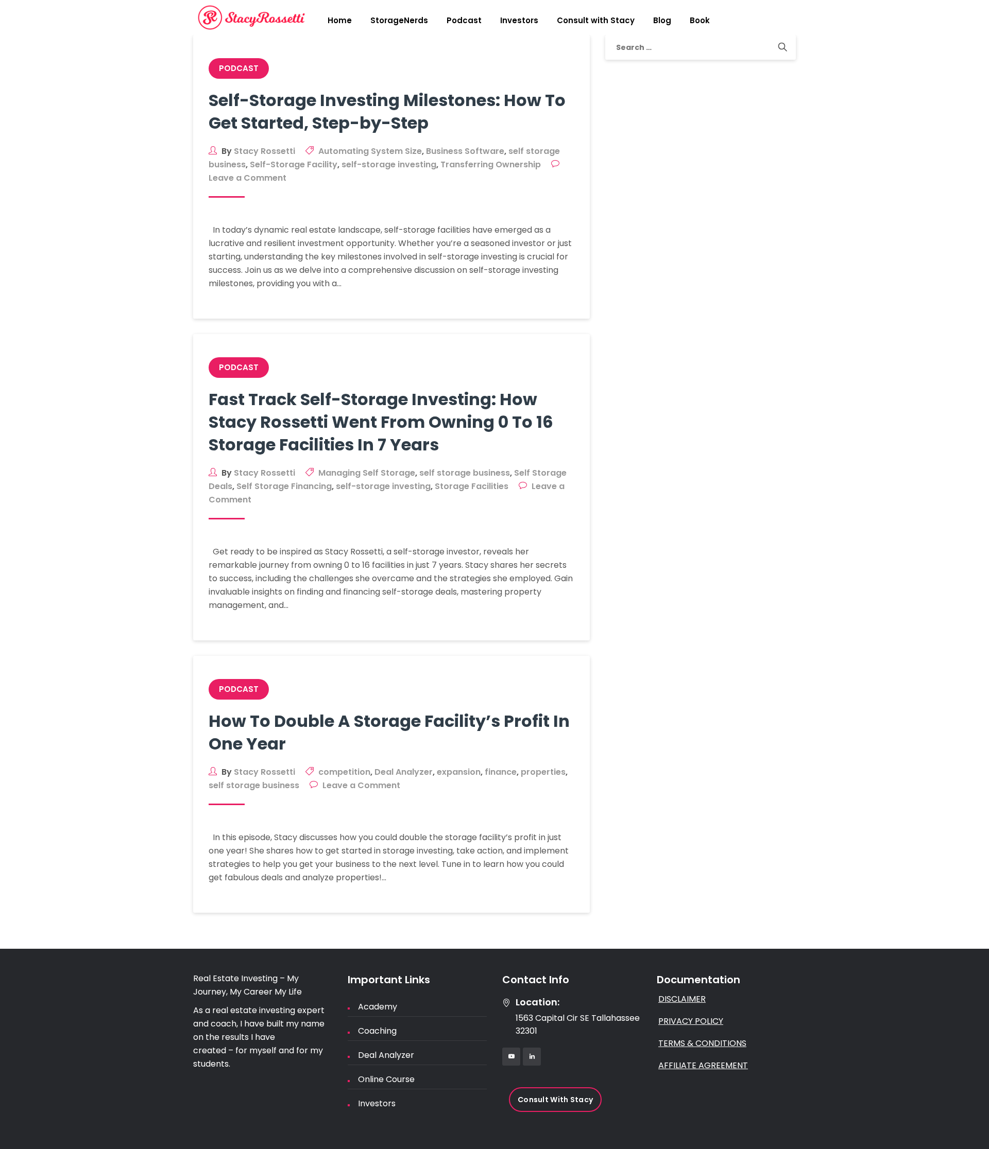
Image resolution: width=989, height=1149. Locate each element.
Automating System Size (370, 151)
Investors (519, 20)
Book (700, 20)
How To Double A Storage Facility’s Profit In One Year (389, 732)
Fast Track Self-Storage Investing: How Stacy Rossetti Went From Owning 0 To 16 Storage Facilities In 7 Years (381, 422)
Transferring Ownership (490, 164)
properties (543, 772)
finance (501, 772)
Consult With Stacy (555, 1099)
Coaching (377, 1031)
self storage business (464, 473)
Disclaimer (682, 999)
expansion (459, 772)
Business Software (465, 151)
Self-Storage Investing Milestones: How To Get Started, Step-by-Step (387, 111)
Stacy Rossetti (264, 151)
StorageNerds (399, 20)
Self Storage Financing (284, 486)
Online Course (386, 1079)
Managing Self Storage (366, 473)
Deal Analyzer (403, 772)
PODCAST (239, 68)
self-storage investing (389, 164)
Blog (662, 20)
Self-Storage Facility (293, 164)
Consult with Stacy (596, 20)
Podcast (464, 20)
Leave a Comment (247, 178)
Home (340, 20)
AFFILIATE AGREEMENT (703, 1065)
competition (344, 772)
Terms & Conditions (702, 1043)
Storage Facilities (471, 486)
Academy (377, 1007)
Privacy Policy (690, 1021)
